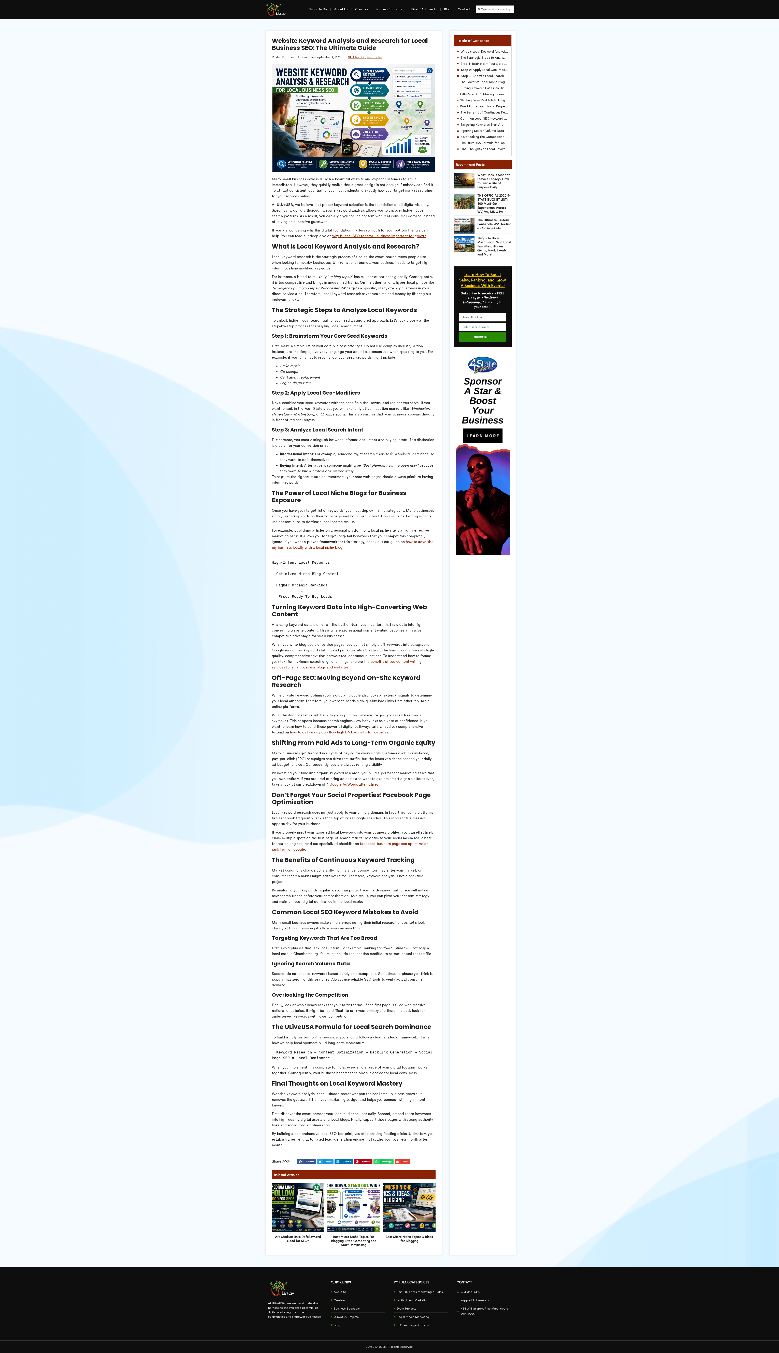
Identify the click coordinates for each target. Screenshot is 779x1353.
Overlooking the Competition (482, 137)
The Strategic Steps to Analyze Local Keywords (485, 57)
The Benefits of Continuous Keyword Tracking (485, 112)
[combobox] (495, 9)
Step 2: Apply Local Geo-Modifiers (485, 70)
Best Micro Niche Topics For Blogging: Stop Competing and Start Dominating (353, 1241)
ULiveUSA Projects (423, 9)
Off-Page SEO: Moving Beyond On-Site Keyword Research (484, 94)
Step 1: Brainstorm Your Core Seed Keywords (485, 64)
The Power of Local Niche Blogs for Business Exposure (484, 82)
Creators (361, 9)
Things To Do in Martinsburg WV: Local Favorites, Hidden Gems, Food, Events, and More (494, 246)
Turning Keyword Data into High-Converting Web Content (484, 88)
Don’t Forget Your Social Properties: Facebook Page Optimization (484, 106)
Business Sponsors (389, 9)
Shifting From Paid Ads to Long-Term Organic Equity (484, 100)
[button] (306, 1161)
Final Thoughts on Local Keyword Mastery (485, 149)
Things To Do (317, 9)
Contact (464, 9)
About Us (341, 9)
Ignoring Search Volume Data (482, 131)
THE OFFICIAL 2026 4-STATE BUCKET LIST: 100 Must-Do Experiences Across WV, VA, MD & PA (494, 203)
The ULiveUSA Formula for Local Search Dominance (484, 143)
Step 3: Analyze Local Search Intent (485, 76)
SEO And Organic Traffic (365, 57)
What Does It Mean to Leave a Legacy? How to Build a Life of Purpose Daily (493, 181)
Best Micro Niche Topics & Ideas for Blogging (409, 1239)
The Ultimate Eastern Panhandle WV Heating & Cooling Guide (494, 224)
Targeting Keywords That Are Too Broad (485, 124)
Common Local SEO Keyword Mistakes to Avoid (484, 118)
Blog (447, 9)
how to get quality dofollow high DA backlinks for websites (339, 732)
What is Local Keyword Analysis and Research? (485, 51)
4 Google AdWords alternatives (352, 784)
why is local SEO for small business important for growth (379, 236)
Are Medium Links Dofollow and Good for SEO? (298, 1239)
